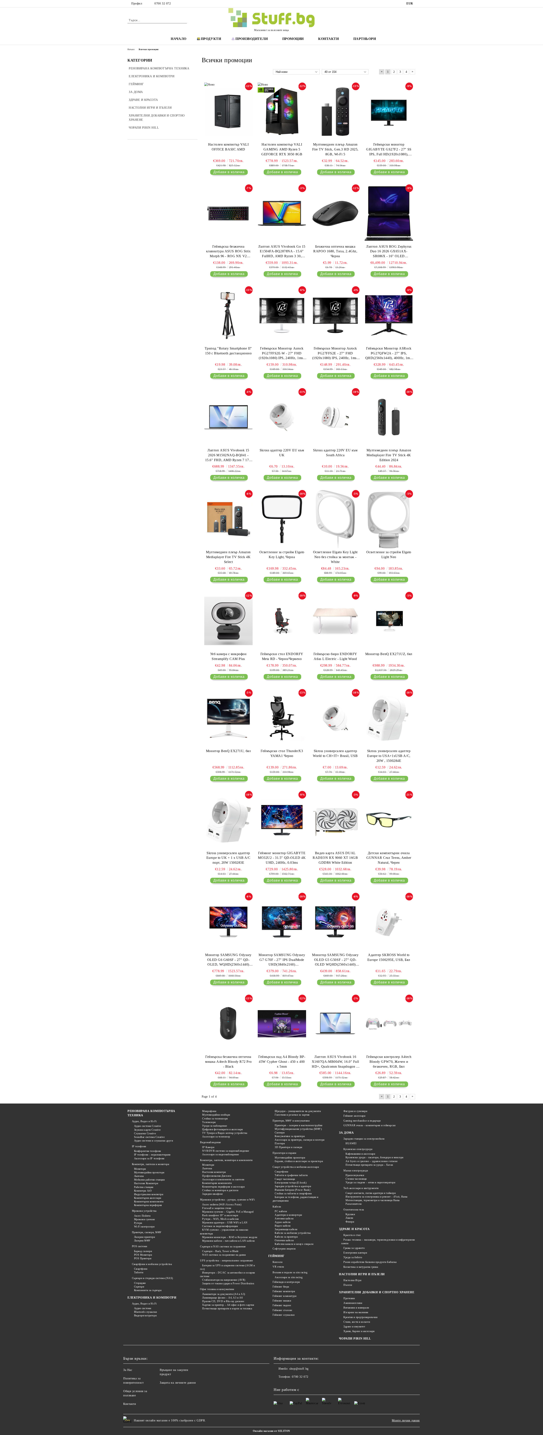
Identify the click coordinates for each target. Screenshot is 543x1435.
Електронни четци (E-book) (290, 1182)
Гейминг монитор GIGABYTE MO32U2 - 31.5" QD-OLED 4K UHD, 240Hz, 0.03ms (282, 858)
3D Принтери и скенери (288, 1147)
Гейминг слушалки (283, 1314)
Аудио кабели (283, 1222)
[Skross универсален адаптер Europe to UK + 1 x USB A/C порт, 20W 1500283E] (228, 820)
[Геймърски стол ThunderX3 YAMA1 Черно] (282, 718)
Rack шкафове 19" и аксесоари (220, 1215)
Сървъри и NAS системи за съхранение (223, 1246)
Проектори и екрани (284, 1152)
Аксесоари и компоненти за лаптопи (223, 1179)
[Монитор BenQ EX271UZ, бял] (389, 621)
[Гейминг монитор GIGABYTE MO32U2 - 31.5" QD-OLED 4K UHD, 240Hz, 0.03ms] (282, 820)
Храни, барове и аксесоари (359, 1331)
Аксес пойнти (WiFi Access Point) (221, 1204)
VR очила (278, 1266)
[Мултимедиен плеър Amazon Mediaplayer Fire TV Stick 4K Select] (228, 519)
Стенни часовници (356, 1178)
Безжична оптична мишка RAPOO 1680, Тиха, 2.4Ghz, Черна (335, 251)
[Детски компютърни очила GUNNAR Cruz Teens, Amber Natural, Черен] (389, 820)
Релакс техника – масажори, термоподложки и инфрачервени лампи (378, 1241)
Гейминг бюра (281, 1286)
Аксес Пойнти (142, 1215)
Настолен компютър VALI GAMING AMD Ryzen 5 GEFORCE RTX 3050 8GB (281, 149)
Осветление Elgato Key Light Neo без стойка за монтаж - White (335, 557)
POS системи (139, 1246)
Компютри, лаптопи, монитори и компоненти (226, 1160)
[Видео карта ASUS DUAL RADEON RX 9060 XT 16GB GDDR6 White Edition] (335, 820)
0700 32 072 (162, 3)
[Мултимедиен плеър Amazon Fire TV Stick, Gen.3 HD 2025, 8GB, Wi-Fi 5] (335, 112)
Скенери (279, 1132)
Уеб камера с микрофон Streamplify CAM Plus (228, 656)
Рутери (138, 1223)
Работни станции (143, 1187)
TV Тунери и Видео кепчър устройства (224, 1133)
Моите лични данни (406, 1420)
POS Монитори (143, 1254)
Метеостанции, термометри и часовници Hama (373, 1200)
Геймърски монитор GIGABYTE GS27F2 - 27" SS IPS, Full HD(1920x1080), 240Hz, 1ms (388, 150)
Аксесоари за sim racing (288, 1277)
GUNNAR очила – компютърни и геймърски (369, 1125)
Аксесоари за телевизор (216, 1136)
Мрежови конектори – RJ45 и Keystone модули (229, 1237)
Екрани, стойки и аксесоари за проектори (299, 1161)
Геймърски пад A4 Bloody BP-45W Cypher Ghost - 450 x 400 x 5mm (281, 1061)
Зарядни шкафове (212, 1193)
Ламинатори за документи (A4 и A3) (223, 1294)
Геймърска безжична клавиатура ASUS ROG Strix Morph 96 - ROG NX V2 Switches (228, 252)
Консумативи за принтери (290, 1136)
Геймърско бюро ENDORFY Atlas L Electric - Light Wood (335, 656)
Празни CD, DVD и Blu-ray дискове (223, 1301)
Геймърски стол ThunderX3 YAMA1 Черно (282, 753)
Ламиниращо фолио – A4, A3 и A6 (222, 1297)
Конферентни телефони (147, 1151)
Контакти (129, 1404)
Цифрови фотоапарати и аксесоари (222, 1129)
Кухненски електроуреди (357, 1149)
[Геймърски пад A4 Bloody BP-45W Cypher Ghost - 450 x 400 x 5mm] (282, 1024)
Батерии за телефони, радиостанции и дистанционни (295, 1199)
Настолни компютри (214, 1172)
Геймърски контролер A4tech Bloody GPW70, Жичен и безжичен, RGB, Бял (388, 1061)
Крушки (350, 1214)
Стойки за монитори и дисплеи (220, 1190)
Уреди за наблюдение (214, 1125)
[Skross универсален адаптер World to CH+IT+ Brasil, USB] (335, 718)
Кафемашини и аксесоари (360, 1153)
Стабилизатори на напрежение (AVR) (223, 1279)
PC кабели (281, 1211)
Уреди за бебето (352, 1257)
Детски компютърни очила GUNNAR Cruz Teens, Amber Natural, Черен (388, 858)
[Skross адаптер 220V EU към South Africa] (335, 417)
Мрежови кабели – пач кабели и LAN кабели (228, 1240)
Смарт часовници (285, 1179)
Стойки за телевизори (215, 1118)
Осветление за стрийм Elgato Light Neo (388, 554)
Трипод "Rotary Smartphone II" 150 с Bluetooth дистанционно (228, 351)
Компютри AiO (143, 1190)
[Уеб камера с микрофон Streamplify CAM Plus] (228, 621)
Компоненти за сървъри (147, 1290)
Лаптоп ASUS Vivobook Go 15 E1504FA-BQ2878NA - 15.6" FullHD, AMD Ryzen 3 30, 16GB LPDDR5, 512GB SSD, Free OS (281, 252)
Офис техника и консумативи (217, 1289)
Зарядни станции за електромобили (363, 1138)
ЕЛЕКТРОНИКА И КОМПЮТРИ (151, 1297)
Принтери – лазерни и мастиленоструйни (298, 1125)
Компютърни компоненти (148, 1201)
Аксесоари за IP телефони (149, 1158)
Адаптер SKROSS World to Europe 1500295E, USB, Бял (388, 957)
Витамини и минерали (356, 1307)
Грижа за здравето (354, 1248)
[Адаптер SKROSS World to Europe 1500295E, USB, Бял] (389, 922)
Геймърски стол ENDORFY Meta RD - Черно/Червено (281, 656)
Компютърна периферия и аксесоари (223, 1186)
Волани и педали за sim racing (290, 1272)
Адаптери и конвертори (288, 1214)
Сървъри (139, 1286)
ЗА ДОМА (346, 1132)
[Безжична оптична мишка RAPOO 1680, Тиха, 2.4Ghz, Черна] (335, 213)
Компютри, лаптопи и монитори (150, 1164)
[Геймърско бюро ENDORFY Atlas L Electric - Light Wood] (335, 621)
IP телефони (139, 1146)
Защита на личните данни (178, 1382)
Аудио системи (142, 1308)
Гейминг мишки (282, 1300)
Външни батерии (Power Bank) (292, 1189)
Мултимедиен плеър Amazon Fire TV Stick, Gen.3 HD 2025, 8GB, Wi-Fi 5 (335, 149)
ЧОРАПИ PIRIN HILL (355, 1338)
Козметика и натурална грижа (360, 1266)
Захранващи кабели (286, 1229)
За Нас (127, 1370)
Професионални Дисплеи (216, 1175)
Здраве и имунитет (354, 1326)
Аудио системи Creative (147, 1126)
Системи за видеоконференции (220, 1226)
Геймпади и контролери (286, 1282)
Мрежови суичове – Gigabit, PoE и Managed (227, 1211)
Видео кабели (283, 1225)
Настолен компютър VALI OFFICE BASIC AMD (228, 147)
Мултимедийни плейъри (216, 1114)
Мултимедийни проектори (149, 1172)
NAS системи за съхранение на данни (224, 1254)
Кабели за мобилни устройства (293, 1232)
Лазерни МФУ (142, 1240)
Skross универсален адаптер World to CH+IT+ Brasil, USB (335, 753)
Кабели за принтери (286, 1236)
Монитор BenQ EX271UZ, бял (388, 654)
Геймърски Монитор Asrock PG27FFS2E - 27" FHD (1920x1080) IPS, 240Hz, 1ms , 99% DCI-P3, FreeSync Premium (335, 354)
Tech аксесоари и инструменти (360, 1188)
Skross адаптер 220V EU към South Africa (335, 452)
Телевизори (209, 1122)
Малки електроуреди (355, 1170)
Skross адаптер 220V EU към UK (282, 452)
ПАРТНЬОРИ (364, 39)
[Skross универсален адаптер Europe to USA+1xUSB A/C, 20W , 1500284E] (389, 718)
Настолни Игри (352, 1280)
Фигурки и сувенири (355, 1111)
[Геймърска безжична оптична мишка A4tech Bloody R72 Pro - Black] (228, 1024)
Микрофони (209, 1111)
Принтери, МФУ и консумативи (291, 1120)
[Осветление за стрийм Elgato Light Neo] (389, 519)
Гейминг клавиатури (284, 1296)
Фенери (350, 1221)
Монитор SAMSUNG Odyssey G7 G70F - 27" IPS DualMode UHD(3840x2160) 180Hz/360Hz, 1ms (282, 960)
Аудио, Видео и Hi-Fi (144, 1121)
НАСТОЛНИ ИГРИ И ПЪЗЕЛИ (362, 1274)
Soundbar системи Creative (149, 1137)
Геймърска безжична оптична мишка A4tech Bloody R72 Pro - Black (228, 1061)
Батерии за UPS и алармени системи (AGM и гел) (227, 1267)
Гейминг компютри (284, 1291)
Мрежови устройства (144, 1210)
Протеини (349, 1298)
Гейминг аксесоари (354, 1115)
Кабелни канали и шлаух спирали (294, 1244)
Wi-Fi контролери (144, 1226)
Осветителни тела (353, 1209)
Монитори (140, 1168)
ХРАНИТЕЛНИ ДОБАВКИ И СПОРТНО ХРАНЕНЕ (376, 1292)
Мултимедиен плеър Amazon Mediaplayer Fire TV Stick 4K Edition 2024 (389, 455)
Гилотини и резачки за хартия (292, 1114)
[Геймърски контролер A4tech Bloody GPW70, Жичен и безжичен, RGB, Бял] (389, 1024)
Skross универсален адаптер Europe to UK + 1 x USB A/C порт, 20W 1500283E (228, 858)
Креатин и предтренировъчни (360, 1317)
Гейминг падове (282, 1305)
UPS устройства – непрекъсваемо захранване (226, 1260)
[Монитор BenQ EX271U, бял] (228, 718)
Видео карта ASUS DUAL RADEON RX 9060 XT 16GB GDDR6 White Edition (335, 858)
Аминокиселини (352, 1303)
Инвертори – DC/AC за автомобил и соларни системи (227, 1274)
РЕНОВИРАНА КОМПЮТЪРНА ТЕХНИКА (151, 1113)
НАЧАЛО (178, 39)
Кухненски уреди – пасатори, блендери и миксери (374, 1157)
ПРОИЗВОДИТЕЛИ (251, 39)
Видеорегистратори (145, 1315)
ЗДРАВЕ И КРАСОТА (354, 1229)
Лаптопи (139, 1176)
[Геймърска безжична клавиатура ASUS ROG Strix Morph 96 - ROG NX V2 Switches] (228, 213)
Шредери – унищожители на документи (298, 1111)
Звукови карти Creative (147, 1129)
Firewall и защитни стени (216, 1208)
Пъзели (347, 1284)
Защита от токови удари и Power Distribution (228, 1283)
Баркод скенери (143, 1251)
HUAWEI (351, 1143)
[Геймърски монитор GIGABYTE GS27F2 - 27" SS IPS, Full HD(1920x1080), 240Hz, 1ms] (389, 112)
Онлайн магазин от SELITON (271, 1430)
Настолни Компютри (146, 1183)
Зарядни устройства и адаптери (293, 1186)
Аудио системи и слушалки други (153, 1140)
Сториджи (140, 1283)
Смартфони (140, 1268)
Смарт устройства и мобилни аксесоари (296, 1166)
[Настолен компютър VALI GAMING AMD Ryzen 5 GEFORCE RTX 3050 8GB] (282, 112)
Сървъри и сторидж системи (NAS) (152, 1278)
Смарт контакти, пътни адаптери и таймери (371, 1193)
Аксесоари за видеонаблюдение (220, 1154)
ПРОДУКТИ (211, 39)
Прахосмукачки (355, 1175)
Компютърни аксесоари (147, 1197)
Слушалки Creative (145, 1133)
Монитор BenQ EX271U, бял (228, 751)
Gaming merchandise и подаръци (362, 1120)
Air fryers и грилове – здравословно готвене (371, 1161)
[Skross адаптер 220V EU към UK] (282, 417)
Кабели (277, 1206)
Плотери (280, 1143)
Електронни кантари (355, 1252)
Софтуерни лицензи (284, 1248)
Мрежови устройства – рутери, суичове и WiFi (227, 1199)
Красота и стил (352, 1235)
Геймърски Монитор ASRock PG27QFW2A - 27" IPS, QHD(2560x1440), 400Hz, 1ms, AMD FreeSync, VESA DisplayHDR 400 (388, 354)
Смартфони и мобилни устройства (152, 1264)
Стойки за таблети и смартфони (293, 1193)
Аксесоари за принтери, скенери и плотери (299, 1139)
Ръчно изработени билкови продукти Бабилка (370, 1262)
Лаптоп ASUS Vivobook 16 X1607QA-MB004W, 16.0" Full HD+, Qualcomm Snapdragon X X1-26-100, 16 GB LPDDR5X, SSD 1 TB (335, 1062)
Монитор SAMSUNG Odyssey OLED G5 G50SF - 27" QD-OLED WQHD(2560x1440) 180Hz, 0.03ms (335, 960)
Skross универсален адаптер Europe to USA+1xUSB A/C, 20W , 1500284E (389, 755)
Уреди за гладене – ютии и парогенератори (370, 1182)
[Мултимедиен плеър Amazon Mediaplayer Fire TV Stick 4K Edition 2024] (389, 417)
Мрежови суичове (144, 1219)
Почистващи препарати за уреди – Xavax (369, 1164)
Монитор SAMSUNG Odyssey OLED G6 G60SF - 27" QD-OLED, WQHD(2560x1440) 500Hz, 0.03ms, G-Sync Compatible (228, 960)
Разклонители (353, 1203)
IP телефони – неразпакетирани (152, 1154)
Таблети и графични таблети (291, 1175)
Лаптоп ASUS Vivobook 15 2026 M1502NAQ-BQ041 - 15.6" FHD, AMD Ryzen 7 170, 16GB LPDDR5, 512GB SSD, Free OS (228, 455)
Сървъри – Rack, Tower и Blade (220, 1251)
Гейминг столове (282, 1310)
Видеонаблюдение (210, 1142)
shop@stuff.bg (298, 1368)
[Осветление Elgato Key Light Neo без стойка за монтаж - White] (335, 519)
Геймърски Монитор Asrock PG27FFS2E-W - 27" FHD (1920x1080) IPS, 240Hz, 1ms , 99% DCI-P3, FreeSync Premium (282, 354)
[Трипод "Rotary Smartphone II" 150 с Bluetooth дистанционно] (228, 315)
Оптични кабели (284, 1240)
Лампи (349, 1217)
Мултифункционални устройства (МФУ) (298, 1129)
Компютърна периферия (148, 1205)
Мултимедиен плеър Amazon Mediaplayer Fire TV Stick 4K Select (228, 557)
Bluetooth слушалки (145, 1311)
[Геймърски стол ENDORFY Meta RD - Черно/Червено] (282, 621)
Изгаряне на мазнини (355, 1312)
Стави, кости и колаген (356, 1321)
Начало (130, 49)
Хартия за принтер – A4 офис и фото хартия (228, 1304)
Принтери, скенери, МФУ (147, 1232)
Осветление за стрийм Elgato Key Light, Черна (281, 554)
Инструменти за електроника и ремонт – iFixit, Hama (376, 1196)
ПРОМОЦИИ (293, 39)
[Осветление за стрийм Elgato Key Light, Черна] (282, 519)
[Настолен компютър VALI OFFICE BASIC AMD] (228, 112)
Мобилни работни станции (149, 1179)
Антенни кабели (284, 1218)
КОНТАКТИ (328, 39)
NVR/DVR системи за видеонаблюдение (225, 1150)
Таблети (138, 1272)
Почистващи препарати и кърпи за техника (227, 1308)
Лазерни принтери (144, 1237)
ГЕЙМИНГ (276, 1256)
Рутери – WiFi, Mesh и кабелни (220, 1218)
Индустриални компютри (148, 1194)
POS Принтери (142, 1258)
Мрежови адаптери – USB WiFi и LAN (224, 1222)
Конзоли (277, 1262)
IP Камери (208, 1147)
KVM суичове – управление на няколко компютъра (224, 1231)
